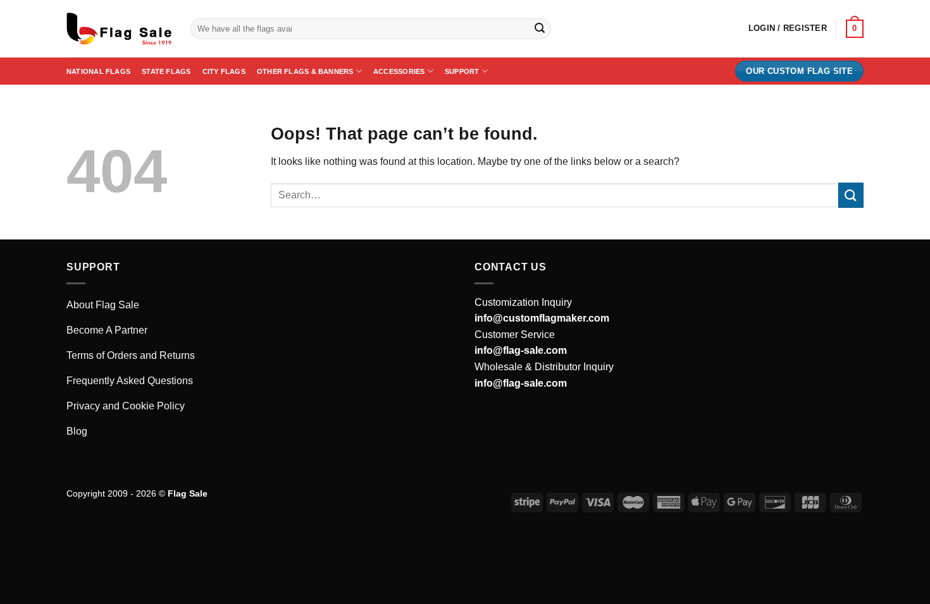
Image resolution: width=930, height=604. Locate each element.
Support (462, 71)
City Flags (223, 71)
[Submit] (539, 29)
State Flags (166, 71)
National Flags (98, 71)
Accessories (399, 71)
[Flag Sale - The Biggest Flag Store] (118, 29)
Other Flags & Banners (305, 71)
